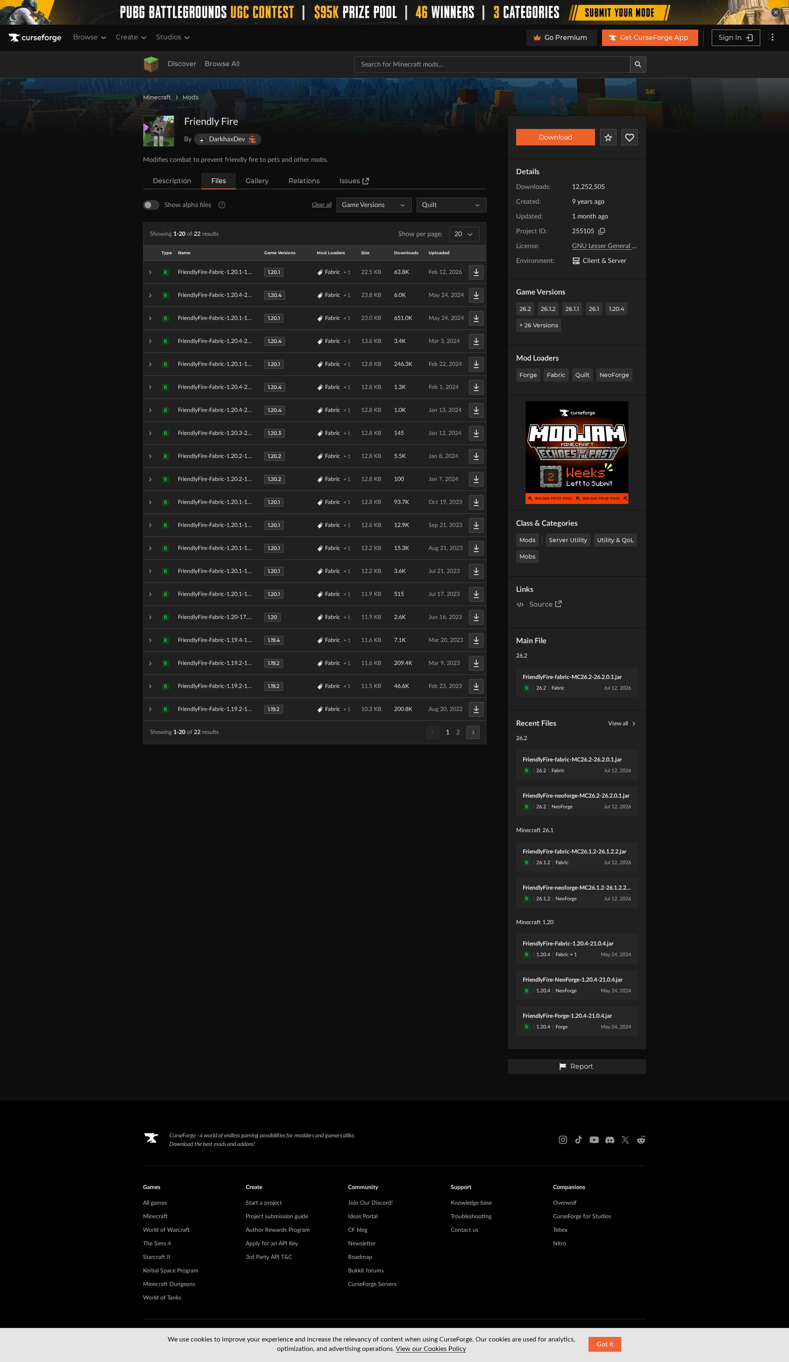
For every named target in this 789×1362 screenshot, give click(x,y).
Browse (85, 37)
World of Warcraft (166, 1230)
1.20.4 (616, 309)
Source (541, 604)
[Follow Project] (629, 137)
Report (581, 1066)
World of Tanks (162, 1298)
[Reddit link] (641, 1140)
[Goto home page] (35, 38)
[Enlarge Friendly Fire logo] (158, 131)
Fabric (556, 375)
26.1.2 (548, 309)
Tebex (560, 1230)
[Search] (638, 64)
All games (155, 1203)
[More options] (772, 38)
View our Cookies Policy (431, 1349)
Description (172, 181)
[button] (314, 272)
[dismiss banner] (776, 12)
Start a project (264, 1203)
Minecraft (157, 97)
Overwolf (565, 1203)
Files (218, 181)
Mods (190, 97)
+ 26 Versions (538, 325)
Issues (349, 181)
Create (127, 37)
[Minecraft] (151, 64)
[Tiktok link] (579, 1140)
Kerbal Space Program (170, 1271)
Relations (304, 181)
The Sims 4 (157, 1244)
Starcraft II (156, 1257)
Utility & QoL (615, 540)
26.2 (525, 309)
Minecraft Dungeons (169, 1284)
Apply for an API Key (272, 1244)
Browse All (222, 64)
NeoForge (614, 375)
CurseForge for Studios (582, 1216)
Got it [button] (605, 1344)
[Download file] (476, 272)
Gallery (257, 181)
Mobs (527, 556)
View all (618, 724)
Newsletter (362, 1244)
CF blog (357, 1230)
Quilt (582, 375)
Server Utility (568, 540)
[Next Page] (473, 732)
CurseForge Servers (372, 1284)
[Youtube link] (594, 1140)
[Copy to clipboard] (602, 231)
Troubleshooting (471, 1216)
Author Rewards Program (278, 1230)
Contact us (464, 1230)
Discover (182, 64)
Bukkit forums (366, 1271)
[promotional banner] (394, 12)
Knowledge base (471, 1203)
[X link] (625, 1140)
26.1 (594, 309)
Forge (528, 375)
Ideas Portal (363, 1216)
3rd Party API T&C (269, 1257)
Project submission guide (277, 1216)
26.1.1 (572, 309)
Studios (168, 37)
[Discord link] (610, 1140)
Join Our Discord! (370, 1203)
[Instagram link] (563, 1140)
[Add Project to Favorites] (608, 137)
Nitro (559, 1244)
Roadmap (360, 1257)
